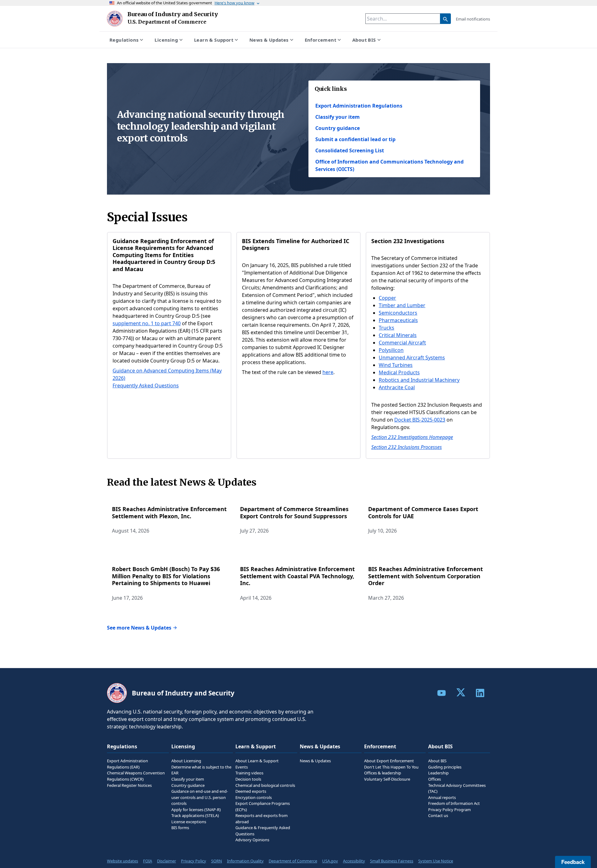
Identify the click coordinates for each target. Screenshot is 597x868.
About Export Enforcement (389, 761)
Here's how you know (234, 3)
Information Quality (245, 861)
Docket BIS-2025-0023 (419, 419)
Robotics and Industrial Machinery (419, 379)
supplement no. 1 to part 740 (147, 323)
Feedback (573, 862)
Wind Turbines (396, 365)
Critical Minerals (398, 335)
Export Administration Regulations (358, 105)
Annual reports (442, 797)
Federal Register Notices (129, 785)
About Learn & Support (257, 761)
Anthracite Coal (397, 387)
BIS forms (180, 827)
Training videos (249, 773)
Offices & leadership (382, 773)
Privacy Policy (193, 861)
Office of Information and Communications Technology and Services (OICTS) (389, 165)
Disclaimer (166, 861)
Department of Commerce (293, 861)
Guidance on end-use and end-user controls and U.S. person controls (199, 797)
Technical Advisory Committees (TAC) (457, 788)
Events (241, 767)
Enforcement (320, 40)
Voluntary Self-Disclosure (387, 779)
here (327, 372)
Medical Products (399, 372)
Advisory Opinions (252, 840)
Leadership (438, 773)
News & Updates (269, 40)
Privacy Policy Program (449, 809)
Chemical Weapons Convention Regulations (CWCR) (136, 776)
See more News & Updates (139, 627)
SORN (216, 861)
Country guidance (337, 128)
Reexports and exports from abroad (261, 818)
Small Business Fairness (391, 861)
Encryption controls (253, 797)
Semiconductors (398, 312)
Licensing (166, 40)
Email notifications (473, 19)
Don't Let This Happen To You (391, 767)
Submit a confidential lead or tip (355, 139)
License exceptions (188, 821)
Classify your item (337, 116)
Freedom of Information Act (454, 803)
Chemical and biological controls (265, 785)
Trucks (386, 327)
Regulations (123, 40)
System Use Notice (435, 861)
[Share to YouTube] (442, 693)
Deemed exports (250, 791)
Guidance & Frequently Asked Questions (262, 831)
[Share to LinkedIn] (480, 693)
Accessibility (354, 861)
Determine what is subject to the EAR (201, 770)
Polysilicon (391, 350)
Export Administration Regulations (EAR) (127, 764)
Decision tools (248, 779)
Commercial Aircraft (402, 342)
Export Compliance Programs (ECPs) (262, 806)
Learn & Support (213, 40)
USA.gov (330, 861)
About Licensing (186, 761)
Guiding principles (444, 767)
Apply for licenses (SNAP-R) (196, 809)
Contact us (438, 815)
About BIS (364, 40)
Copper (387, 297)
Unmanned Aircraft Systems (412, 357)
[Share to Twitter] (460, 692)
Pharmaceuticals (398, 320)
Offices (434, 779)
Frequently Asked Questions (146, 385)
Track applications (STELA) (195, 815)
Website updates (122, 861)
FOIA (147, 861)
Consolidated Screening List (349, 150)
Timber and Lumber (402, 305)
